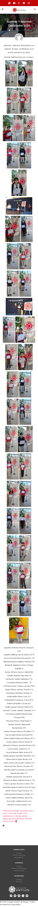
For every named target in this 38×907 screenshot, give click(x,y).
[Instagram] (29, 3)
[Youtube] (27, 895)
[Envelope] (15, 895)
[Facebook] (24, 3)
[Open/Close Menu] (5, 9)
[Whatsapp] (19, 3)
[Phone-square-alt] (9, 3)
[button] (34, 9)
